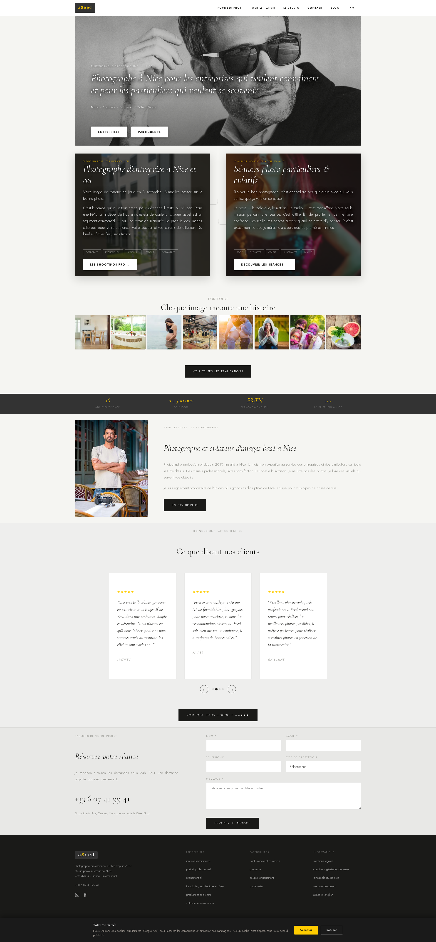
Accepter (306, 930)
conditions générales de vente (331, 869)
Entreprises (109, 132)
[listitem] (92, 332)
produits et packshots (198, 895)
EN (352, 7)
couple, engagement (262, 878)
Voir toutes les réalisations (218, 371)
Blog (335, 8)
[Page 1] (213, 689)
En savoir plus (185, 505)
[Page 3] (219, 689)
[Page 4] (223, 689)
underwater (256, 886)
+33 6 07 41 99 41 (102, 798)
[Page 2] (216, 689)
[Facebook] (85, 896)
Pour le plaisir (262, 8)
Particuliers (149, 132)
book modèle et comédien (265, 861)
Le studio (291, 8)
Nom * (211, 736)
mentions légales (323, 861)
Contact (315, 8)
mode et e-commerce (198, 861)
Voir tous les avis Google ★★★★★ (218, 715)
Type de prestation (301, 757)
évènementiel (194, 878)
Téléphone (215, 757)
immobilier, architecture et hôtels (205, 886)
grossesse (255, 869)
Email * (292, 736)
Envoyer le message (232, 823)
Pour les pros (230, 8)
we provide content (324, 886)
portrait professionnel (198, 869)
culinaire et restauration (200, 903)
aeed (85, 7)
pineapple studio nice (326, 878)
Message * (215, 779)
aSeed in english (323, 895)
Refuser (332, 930)
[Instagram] (77, 896)
